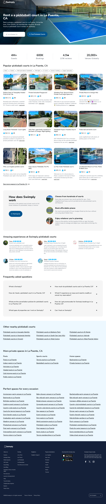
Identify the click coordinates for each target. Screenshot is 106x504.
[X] (89, 461)
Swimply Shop (7, 457)
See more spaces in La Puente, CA (15, 184)
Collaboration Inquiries (9, 483)
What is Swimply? (15, 286)
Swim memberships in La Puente (81, 432)
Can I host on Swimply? (63, 310)
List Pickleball (21, 460)
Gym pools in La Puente (44, 418)
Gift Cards (6, 462)
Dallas (46, 469)
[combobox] (14, 34)
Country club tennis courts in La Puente (50, 408)
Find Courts (16, 214)
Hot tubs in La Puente (11, 367)
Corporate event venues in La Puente (49, 404)
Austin (46, 464)
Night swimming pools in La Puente (49, 421)
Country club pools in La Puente (14, 408)
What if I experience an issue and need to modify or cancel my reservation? (73, 294)
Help (5, 478)
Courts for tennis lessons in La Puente (16, 411)
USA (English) (93, 495)
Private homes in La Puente (79, 363)
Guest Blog (6, 464)
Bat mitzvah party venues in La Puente (83, 398)
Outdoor (12, 70)
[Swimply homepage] (53, 2)
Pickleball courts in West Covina (48, 339)
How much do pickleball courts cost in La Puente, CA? (74, 286)
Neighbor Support (35, 455)
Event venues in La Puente (45, 415)
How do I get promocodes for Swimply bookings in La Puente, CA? (74, 303)
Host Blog (6, 467)
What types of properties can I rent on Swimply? (26, 310)
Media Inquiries (7, 460)
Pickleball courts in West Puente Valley (84, 339)
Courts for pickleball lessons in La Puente (84, 408)
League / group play (67, 70)
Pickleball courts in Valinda (79, 335)
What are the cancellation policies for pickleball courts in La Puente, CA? (28, 303)
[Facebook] (85, 461)
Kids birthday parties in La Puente (82, 418)
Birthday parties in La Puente (13, 401)
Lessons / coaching (55, 70)
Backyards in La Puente (78, 360)
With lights (37, 70)
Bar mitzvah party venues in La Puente (50, 398)
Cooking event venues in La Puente (15, 404)
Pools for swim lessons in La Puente (82, 428)
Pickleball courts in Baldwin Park (48, 332)
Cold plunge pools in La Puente (14, 373)
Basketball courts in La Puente (47, 363)
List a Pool (20, 455)
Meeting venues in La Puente (13, 421)
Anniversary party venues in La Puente (17, 394)
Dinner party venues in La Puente (82, 411)
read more (22, 105)
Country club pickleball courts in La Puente (85, 404)
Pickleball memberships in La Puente (83, 425)
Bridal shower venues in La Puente (49, 401)
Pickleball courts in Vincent (13, 339)
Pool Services (7, 473)
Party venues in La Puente (79, 421)
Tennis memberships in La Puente (48, 435)
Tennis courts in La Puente (45, 360)
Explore (5, 486)
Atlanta (47, 462)
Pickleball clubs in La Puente (46, 425)
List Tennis (20, 457)
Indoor (5, 70)
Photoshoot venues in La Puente (14, 425)
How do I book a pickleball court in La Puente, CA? (27, 293)
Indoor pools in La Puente (12, 363)
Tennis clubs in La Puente (12, 435)
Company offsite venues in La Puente (83, 401)
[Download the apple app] (67, 455)
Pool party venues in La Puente (14, 428)
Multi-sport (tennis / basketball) (24, 70)
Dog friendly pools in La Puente (14, 415)
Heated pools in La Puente (12, 370)
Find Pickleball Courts (38, 34)
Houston (47, 467)
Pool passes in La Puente (45, 428)
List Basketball (21, 462)
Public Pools (6, 488)
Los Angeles (48, 455)
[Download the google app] (67, 459)
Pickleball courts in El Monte (80, 332)
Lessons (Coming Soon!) (9, 476)
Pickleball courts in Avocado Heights (16, 332)
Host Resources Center (23, 464)
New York (47, 457)
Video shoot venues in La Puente (81, 435)
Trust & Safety (7, 481)
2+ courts (45, 70)
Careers (5, 455)
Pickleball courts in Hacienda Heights (16, 335)
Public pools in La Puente (12, 377)
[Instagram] (93, 461)
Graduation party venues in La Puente (16, 418)
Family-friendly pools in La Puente (82, 415)
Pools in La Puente (10, 360)
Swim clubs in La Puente (45, 432)
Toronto (47, 472)
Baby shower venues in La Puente (48, 394)
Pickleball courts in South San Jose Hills (50, 335)
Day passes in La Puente (45, 411)
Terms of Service (28, 495)
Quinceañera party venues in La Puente (17, 432)
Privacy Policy (37, 495)
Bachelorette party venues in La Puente (84, 394)
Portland (47, 460)
